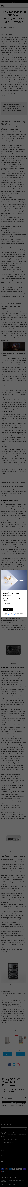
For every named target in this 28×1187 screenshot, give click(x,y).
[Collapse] (24, 573)
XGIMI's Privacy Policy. (12, 614)
